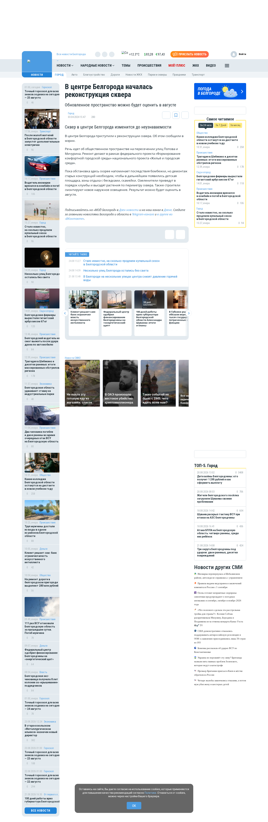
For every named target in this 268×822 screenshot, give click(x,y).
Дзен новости (129, 210)
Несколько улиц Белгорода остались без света (42, 275)
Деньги (43, 548)
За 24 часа (205, 125)
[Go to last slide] (65, 313)
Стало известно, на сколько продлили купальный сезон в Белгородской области (41, 231)
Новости (64, 65)
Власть (43, 672)
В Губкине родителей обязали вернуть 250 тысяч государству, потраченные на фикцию (182, 317)
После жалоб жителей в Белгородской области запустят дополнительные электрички (42, 140)
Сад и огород (47, 311)
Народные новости (96, 65)
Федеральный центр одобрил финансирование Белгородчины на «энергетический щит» (41, 654)
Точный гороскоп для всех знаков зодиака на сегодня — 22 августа (42, 778)
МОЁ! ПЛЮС (176, 65)
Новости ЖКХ (134, 74)
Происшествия (149, 65)
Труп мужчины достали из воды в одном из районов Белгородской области (41, 531)
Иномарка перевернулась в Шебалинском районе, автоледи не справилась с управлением (218, 576)
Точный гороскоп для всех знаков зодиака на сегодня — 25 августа (42, 94)
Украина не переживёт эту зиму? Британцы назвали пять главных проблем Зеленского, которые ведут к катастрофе (218, 661)
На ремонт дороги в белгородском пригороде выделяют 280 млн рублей (41, 582)
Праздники (179, 74)
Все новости (40, 810)
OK (134, 806)
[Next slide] (188, 313)
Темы (126, 65)
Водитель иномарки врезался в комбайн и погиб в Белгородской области (42, 186)
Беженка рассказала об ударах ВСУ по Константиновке (215, 650)
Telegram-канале (143, 214)
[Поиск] (240, 66)
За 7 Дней (220, 125)
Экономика (46, 383)
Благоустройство (94, 74)
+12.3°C (134, 54)
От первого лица (52, 794)
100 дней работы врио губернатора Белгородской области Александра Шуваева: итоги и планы (149, 318)
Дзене (168, 210)
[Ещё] (227, 66)
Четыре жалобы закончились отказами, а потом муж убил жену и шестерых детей (220, 682)
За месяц (235, 125)
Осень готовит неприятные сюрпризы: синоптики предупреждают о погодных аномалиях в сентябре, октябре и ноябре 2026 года (217, 598)
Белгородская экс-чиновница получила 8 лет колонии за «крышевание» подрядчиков (41, 681)
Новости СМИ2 (73, 357)
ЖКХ (195, 65)
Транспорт (198, 74)
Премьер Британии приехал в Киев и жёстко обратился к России (218, 673)
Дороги (115, 74)
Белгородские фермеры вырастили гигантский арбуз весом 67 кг (40, 318)
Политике (150, 792)
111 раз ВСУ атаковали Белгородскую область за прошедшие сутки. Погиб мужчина (40, 628)
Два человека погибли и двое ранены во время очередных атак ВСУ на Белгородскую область (41, 436)
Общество (45, 475)
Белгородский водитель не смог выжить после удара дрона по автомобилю (42, 341)
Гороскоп (47, 87)
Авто (74, 74)
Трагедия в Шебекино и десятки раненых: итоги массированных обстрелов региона (42, 366)
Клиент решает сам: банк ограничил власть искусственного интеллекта (41, 557)
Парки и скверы (157, 74)
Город (59, 74)
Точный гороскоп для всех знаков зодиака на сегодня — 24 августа (42, 705)
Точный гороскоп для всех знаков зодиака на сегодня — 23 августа (42, 755)
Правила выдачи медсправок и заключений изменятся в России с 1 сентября (217, 585)
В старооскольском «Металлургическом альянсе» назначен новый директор (41, 730)
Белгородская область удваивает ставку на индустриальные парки (40, 390)
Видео (211, 65)
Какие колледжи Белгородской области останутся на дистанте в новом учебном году (40, 484)
